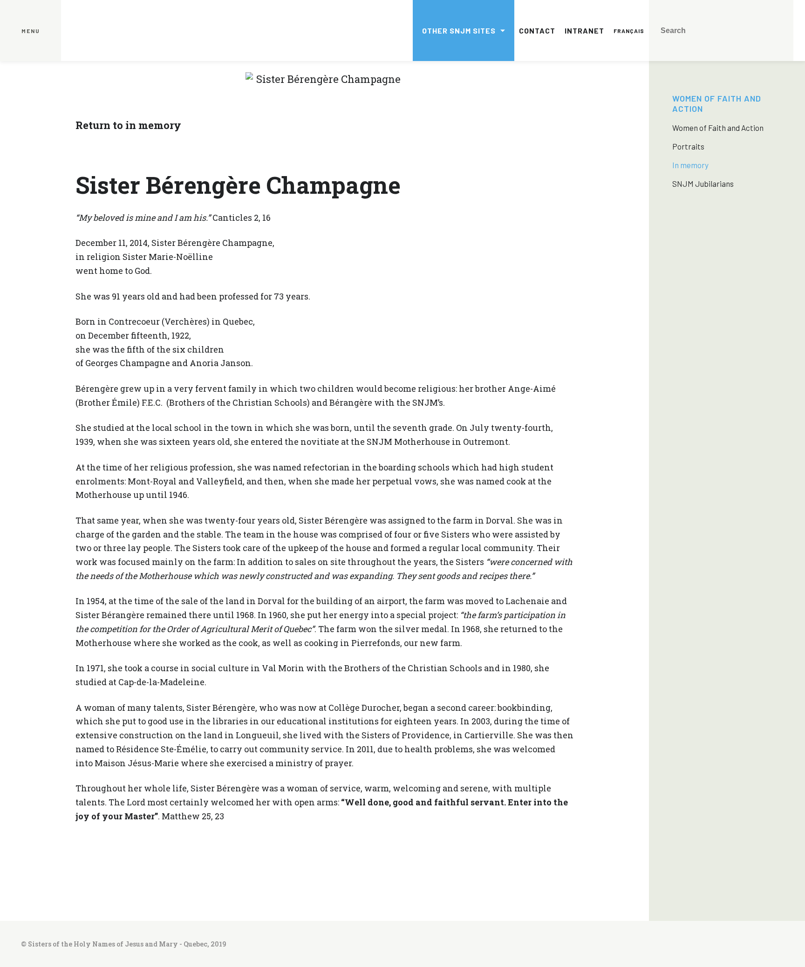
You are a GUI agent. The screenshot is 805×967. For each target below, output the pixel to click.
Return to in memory (128, 125)
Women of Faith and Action (718, 127)
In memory (690, 165)
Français (629, 30)
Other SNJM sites (459, 30)
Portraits (688, 146)
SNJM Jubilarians (703, 183)
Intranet (584, 30)
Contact (537, 30)
